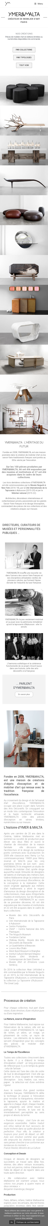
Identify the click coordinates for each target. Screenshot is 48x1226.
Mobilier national (19, 493)
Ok (11, 1222)
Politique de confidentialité (28, 1222)
